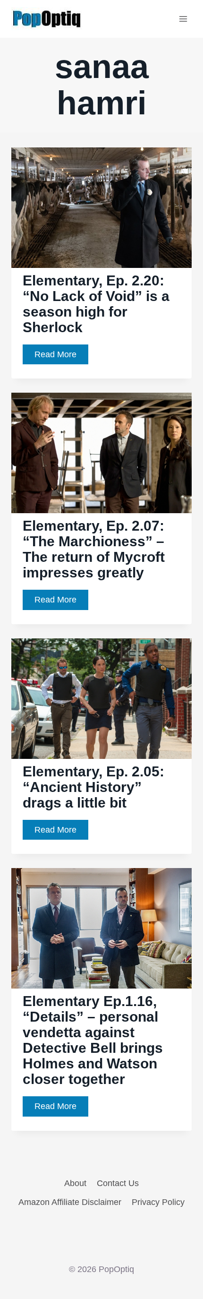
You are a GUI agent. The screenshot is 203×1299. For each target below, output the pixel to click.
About (75, 1183)
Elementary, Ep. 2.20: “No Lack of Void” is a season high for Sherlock (96, 304)
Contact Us (118, 1183)
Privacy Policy (158, 1202)
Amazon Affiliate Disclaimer (69, 1202)
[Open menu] (183, 18)
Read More (61, 357)
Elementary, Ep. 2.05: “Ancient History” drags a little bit (93, 787)
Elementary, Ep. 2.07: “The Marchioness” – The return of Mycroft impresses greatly (94, 549)
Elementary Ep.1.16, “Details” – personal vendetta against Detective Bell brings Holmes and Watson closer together (93, 1040)
